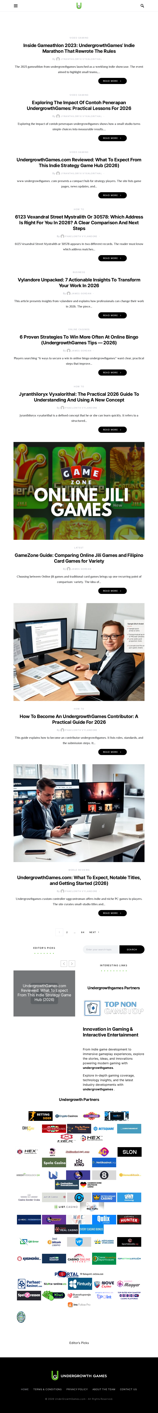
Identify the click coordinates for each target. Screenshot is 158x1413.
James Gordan (81, 293)
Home (25, 1389)
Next (92, 932)
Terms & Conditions (47, 1389)
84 (82, 932)
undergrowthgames (98, 1089)
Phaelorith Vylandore (81, 236)
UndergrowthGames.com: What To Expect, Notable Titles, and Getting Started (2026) (79, 880)
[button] (72, 963)
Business (79, 272)
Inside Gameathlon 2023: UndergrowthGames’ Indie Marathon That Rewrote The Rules (79, 48)
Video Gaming (79, 37)
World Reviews (79, 870)
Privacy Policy (77, 1389)
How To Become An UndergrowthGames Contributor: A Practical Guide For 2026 (79, 719)
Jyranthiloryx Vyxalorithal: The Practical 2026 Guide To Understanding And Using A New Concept (79, 397)
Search (132, 949)
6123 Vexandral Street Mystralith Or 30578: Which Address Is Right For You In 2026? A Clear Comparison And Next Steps (79, 222)
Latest (79, 547)
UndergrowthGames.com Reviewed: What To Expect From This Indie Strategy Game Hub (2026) (79, 162)
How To (79, 209)
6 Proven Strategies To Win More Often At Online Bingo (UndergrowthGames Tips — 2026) (79, 339)
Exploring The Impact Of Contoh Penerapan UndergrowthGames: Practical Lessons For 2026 (79, 105)
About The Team (103, 1389)
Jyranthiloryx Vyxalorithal (81, 59)
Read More (110, 81)
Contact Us (128, 1389)
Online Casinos (79, 329)
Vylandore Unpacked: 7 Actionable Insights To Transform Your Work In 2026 (79, 282)
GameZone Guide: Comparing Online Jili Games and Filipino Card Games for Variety (79, 558)
